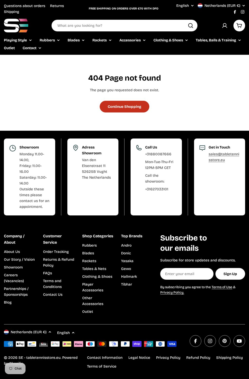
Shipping (11, 11)
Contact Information (105, 357)
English (182, 6)
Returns (57, 6)
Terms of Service (101, 366)
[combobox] (124, 25)
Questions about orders (24, 6)
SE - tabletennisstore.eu (39, 357)
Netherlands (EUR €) (222, 5)
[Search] (191, 25)
